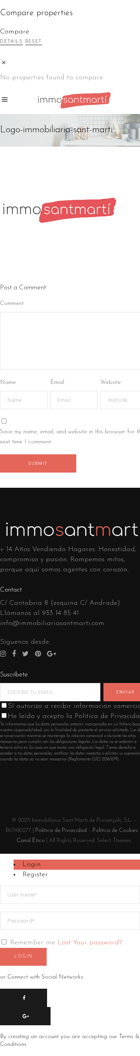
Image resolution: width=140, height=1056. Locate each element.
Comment (12, 303)
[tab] (77, 865)
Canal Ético (31, 841)
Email (57, 382)
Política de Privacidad (61, 831)
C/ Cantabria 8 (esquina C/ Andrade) (60, 603)
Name (8, 382)
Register (35, 874)
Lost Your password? (90, 942)
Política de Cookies (115, 831)
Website (110, 382)
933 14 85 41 (60, 613)
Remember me (32, 942)
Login (32, 864)
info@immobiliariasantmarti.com (52, 623)
